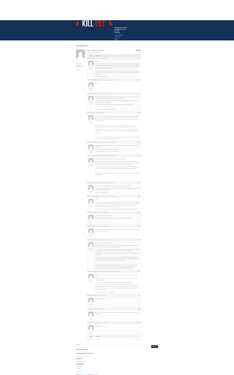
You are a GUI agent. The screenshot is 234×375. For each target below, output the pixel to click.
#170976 (138, 196)
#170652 (138, 295)
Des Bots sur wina (102, 295)
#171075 (138, 142)
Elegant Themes (83, 374)
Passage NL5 (102, 112)
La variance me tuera (103, 239)
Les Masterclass (119, 29)
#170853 (138, 212)
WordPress (95, 374)
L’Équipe (117, 32)
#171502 (138, 112)
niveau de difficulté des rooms (104, 212)
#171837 (138, 58)
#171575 (138, 79)
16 (138, 52)
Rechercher (78, 344)
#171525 (138, 93)
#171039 (138, 155)
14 (134, 52)
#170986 (138, 182)
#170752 (138, 271)
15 (136, 52)
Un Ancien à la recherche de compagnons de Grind (108, 79)
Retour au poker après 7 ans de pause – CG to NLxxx (109, 93)
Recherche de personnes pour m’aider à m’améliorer (109, 196)
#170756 (138, 226)
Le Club (116, 31)
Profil (77, 61)
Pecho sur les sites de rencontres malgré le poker (107, 142)
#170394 (138, 322)
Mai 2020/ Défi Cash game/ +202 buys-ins (107, 182)
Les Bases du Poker (120, 27)
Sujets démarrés (79, 63)
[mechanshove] (80, 59)
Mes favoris (78, 70)
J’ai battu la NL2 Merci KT (104, 58)
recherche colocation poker (104, 322)
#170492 (138, 309)
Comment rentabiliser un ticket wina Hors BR (107, 155)
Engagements (78, 68)
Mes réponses (78, 65)
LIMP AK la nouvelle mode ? (104, 226)
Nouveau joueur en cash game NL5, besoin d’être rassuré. (109, 271)
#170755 (138, 239)
